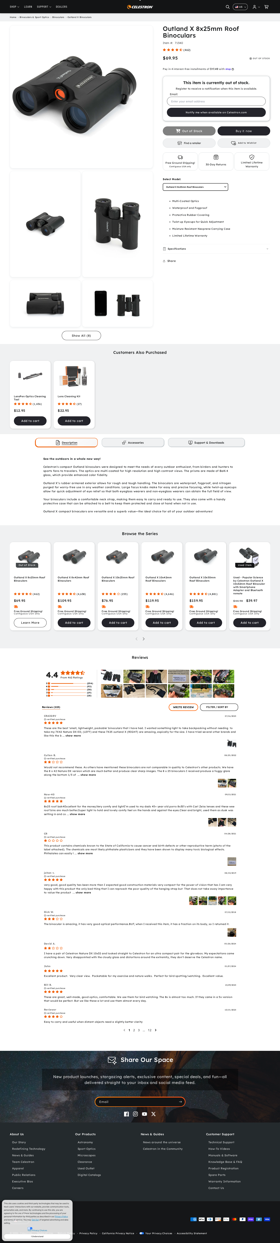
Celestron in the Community (163, 1148)
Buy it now (244, 131)
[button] (228, 7)
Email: (174, 94)
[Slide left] (136, 638)
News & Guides (23, 1155)
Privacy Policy (61, 1216)
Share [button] (171, 261)
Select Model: (172, 179)
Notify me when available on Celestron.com (216, 112)
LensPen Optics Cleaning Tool (30, 398)
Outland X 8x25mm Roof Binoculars (29, 579)
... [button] (71, 735)
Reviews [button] (51, 707)
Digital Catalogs (89, 1175)
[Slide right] (143, 638)
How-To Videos (219, 1148)
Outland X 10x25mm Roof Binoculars (118, 579)
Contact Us (216, 1188)
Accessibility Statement (192, 1233)
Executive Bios (22, 1181)
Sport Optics (87, 1148)
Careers (17, 1188)
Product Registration (223, 1168)
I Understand (37, 1236)
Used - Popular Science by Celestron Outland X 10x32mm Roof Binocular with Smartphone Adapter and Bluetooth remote (249, 585)
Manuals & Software (223, 1155)
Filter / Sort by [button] (217, 707)
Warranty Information (224, 1181)
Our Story (19, 1142)
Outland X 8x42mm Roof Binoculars (73, 579)
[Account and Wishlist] (256, 7)
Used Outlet (86, 1168)
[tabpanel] (140, 485)
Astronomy (85, 1142)
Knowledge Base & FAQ (225, 1161)
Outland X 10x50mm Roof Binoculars (202, 579)
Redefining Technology (28, 1148)
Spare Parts (217, 1175)
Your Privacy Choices (158, 1233)
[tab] (66, 442)
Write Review (183, 707)
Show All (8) (81, 335)
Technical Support (221, 1142)
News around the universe (162, 1142)
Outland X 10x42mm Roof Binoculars (158, 579)
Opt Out (35, 1220)
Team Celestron (23, 1161)
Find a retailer (192, 143)
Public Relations (23, 1175)
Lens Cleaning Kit (69, 396)
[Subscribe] (180, 1102)
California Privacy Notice (118, 1233)
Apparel (18, 1168)
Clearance (85, 1161)
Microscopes (87, 1155)
